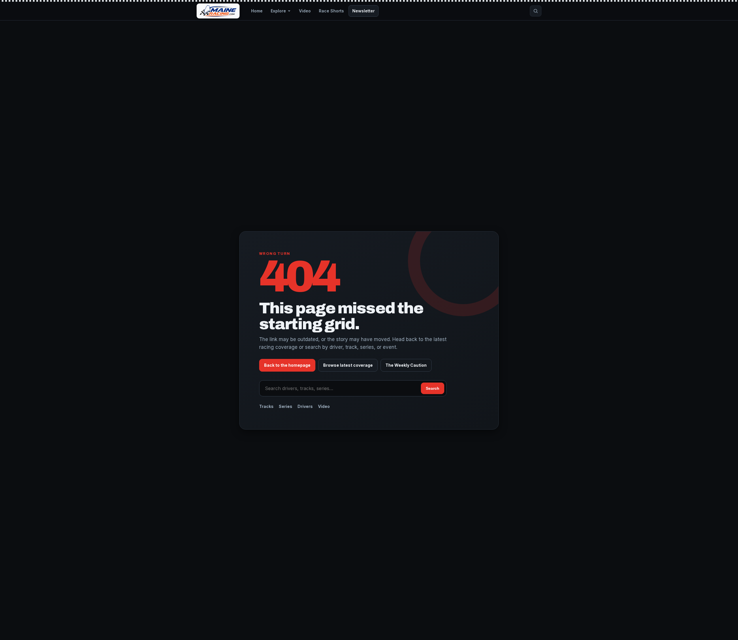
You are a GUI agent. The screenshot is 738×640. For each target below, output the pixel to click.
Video (305, 10)
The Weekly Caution (406, 365)
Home (257, 10)
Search (432, 388)
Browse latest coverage (348, 365)
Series (285, 406)
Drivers (305, 406)
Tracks (266, 406)
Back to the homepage (287, 365)
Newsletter (363, 10)
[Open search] (535, 10)
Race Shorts (331, 10)
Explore (278, 10)
